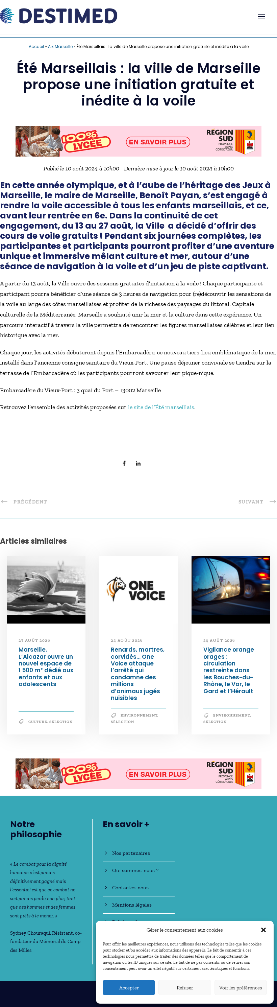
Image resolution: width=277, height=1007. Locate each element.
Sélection (61, 722)
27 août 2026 (34, 640)
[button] (263, 930)
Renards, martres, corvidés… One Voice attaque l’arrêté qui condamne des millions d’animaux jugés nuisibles (138, 674)
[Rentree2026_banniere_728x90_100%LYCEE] (138, 140)
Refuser (185, 988)
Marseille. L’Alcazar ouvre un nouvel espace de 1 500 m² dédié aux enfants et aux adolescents (46, 667)
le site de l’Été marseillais (161, 407)
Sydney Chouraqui (30, 933)
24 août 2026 (127, 640)
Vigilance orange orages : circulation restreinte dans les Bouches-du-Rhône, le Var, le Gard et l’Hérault (228, 670)
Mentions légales (132, 904)
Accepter (129, 988)
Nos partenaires (131, 853)
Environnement (139, 715)
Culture (37, 722)
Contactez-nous (130, 887)
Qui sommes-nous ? (135, 870)
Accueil (36, 46)
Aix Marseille (60, 46)
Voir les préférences (240, 988)
